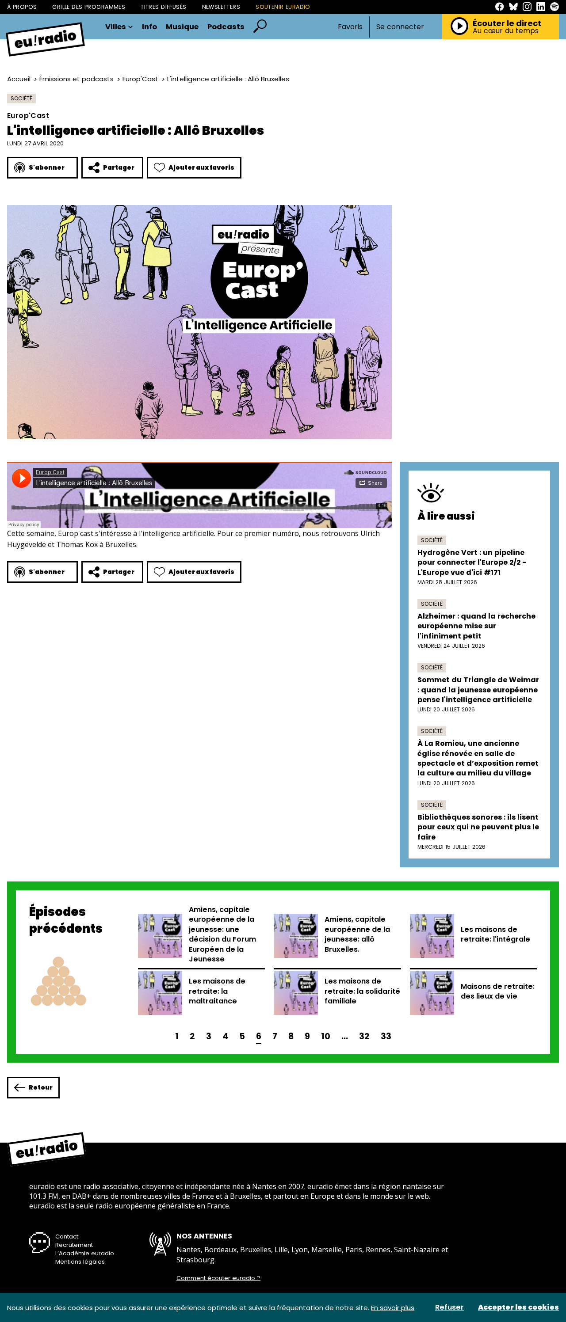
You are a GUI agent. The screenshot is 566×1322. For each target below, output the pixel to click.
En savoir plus (392, 1307)
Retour (41, 1087)
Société (21, 98)
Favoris (350, 27)
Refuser (449, 1307)
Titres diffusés (163, 7)
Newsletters (221, 7)
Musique (182, 27)
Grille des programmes (88, 7)
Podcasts (226, 27)
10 (325, 1036)
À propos (22, 7)
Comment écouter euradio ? (218, 1278)
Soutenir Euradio (283, 7)
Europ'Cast (140, 79)
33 (386, 1036)
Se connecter (400, 26)
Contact (66, 1236)
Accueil (19, 79)
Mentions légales (80, 1261)
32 (364, 1036)
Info (149, 27)
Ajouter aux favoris (201, 167)
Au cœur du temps (506, 30)
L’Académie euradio (84, 1253)
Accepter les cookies (518, 1307)
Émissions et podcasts (76, 79)
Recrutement (74, 1245)
